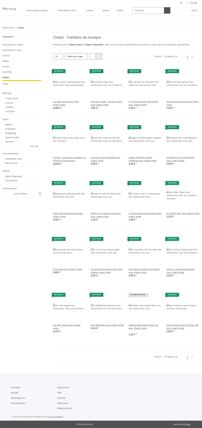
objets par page (75, 56)
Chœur (5, 77)
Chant (5, 83)
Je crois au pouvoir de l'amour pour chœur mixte (143, 103)
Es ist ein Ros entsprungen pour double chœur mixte (107, 271)
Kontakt (193, 2)
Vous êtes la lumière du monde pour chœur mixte (144, 271)
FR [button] (181, 2)
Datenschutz (63, 387)
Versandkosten (18, 403)
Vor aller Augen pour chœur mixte (67, 327)
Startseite (15, 387)
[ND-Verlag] (9, 8)
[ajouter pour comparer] (73, 72)
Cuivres (6, 55)
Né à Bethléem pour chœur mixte (107, 325)
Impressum (62, 403)
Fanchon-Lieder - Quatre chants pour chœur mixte (106, 103)
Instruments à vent (11, 50)
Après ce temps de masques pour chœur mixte (181, 271)
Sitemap (61, 398)
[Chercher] (167, 10)
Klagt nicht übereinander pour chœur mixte (68, 215)
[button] (176, 10)
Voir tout (34, 146)
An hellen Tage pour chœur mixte (183, 213)
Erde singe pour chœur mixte (67, 269)
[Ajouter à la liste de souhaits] (81, 72)
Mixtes (5, 61)
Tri (56, 56)
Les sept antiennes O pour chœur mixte (66, 103)
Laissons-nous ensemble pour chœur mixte (106, 159)
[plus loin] (197, 56)
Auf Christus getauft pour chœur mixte (183, 103)
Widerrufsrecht (64, 408)
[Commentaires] (133, 331)
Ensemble (7, 71)
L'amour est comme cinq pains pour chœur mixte (106, 215)
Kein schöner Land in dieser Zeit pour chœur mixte (183, 327)
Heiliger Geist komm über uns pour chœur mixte (143, 327)
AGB (59, 392)
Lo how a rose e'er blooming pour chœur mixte (145, 215)
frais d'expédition (56, 416)
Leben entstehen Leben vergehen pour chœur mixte (142, 159)
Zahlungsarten (18, 398)
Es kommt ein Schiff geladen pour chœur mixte (181, 159)
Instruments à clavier (12, 44)
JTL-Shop (186, 424)
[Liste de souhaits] (182, 10)
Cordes (5, 66)
